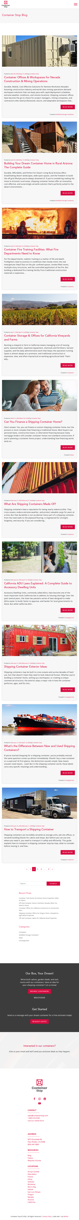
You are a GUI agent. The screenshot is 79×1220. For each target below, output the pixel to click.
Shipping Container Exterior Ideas (25, 667)
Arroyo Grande (33, 1171)
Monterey (31, 1184)
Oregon (31, 1194)
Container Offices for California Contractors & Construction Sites (39, 909)
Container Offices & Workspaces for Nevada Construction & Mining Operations (32, 79)
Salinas (30, 1189)
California (31, 1202)
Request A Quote (34, 1160)
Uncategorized (69, 618)
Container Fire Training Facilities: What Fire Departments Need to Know (31, 251)
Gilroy (30, 1179)
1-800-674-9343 (34, 1118)
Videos (30, 1158)
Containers (70, 286)
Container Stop (34, 74)
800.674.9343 (39, 997)
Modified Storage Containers (65, 114)
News (72, 455)
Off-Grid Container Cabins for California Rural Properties (38, 918)
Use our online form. (36, 1121)
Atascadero (32, 1174)
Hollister (31, 1182)
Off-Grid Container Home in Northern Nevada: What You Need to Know (38, 904)
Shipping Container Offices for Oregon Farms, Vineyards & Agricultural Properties (38, 914)
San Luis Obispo (34, 1192)
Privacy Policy (47, 1216)
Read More (68, 107)
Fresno (30, 1177)
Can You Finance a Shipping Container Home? (33, 422)
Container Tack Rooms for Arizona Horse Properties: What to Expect (39, 899)
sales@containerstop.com (38, 1115)
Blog (29, 1155)
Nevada (31, 1197)
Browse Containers (39, 991)
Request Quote (39, 1021)
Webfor (65, 1216)
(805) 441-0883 (33, 1144)
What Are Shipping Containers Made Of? (30, 504)
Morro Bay (32, 1187)
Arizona (31, 1200)
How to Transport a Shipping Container (29, 829)
